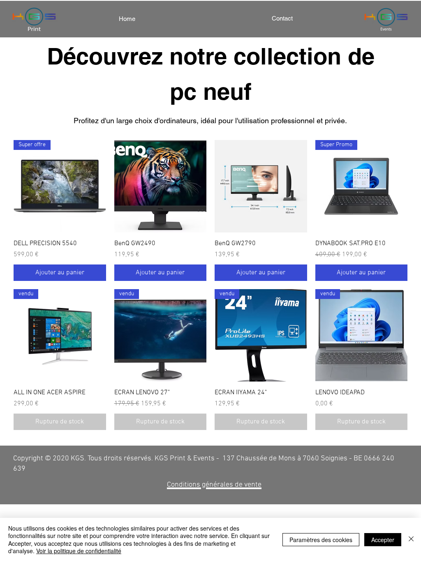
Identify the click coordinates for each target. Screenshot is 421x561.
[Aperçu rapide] (160, 186)
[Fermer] (411, 539)
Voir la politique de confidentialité (78, 551)
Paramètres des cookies (320, 540)
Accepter (382, 540)
